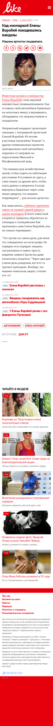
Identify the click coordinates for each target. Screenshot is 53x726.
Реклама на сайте (11, 599)
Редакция (7, 606)
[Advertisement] (26, 363)
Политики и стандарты (14, 609)
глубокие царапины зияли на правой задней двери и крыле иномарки (25, 210)
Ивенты (6, 602)
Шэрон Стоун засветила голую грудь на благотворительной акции (26, 460)
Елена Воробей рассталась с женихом (23, 287)
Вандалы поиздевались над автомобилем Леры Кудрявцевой (23, 300)
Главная (6, 19)
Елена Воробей (34, 325)
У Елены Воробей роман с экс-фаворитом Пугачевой (25, 313)
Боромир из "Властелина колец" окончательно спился (21, 421)
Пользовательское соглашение (18, 612)
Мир (15, 19)
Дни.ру (23, 334)
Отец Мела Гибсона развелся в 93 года (26, 576)
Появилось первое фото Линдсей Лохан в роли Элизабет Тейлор (22, 539)
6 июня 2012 (26, 20)
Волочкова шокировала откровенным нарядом (25, 499)
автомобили (12, 325)
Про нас (6, 595)
